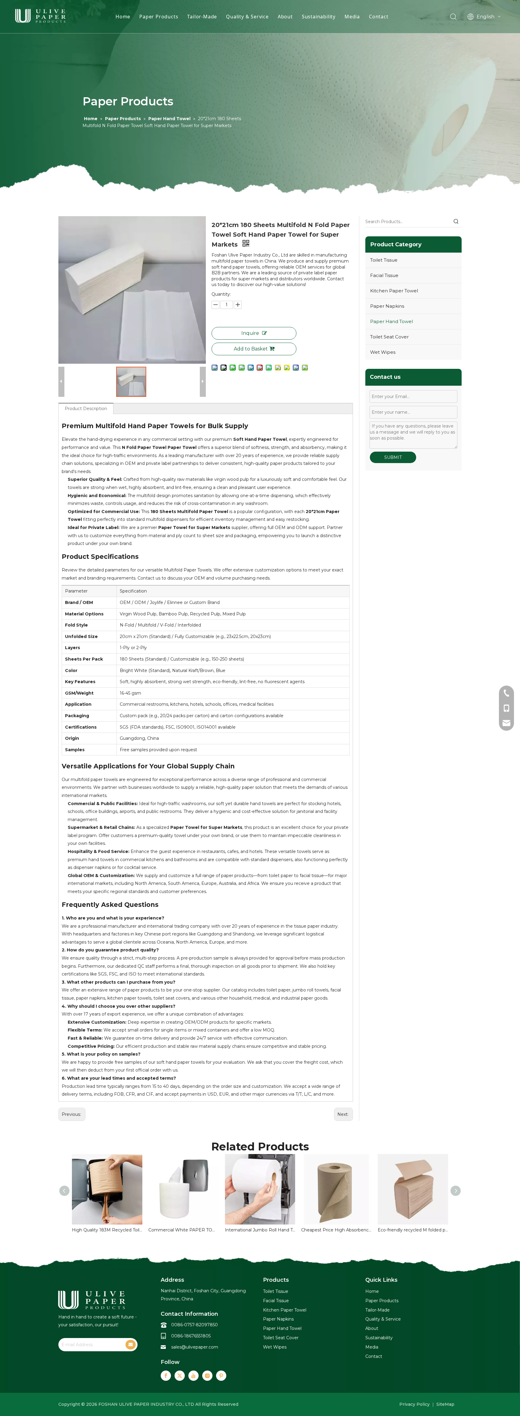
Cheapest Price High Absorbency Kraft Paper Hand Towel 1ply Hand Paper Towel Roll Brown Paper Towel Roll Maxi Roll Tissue (336, 1230)
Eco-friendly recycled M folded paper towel (413, 1230)
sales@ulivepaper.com (194, 1347)
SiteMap (445, 1404)
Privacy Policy (414, 1404)
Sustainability (319, 16)
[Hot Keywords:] (456, 221)
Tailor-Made (202, 16)
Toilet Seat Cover (389, 337)
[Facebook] (166, 1376)
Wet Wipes (382, 352)
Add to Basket (251, 349)
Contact (378, 16)
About (285, 16)
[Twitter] (180, 1376)
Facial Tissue (384, 275)
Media (352, 16)
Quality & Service (247, 16)
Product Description (86, 408)
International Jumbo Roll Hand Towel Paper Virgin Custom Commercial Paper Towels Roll (260, 1230)
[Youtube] (193, 1376)
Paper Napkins (387, 306)
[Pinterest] (221, 1376)
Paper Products (158, 16)
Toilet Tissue (384, 260)
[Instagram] (207, 1376)
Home (123, 16)
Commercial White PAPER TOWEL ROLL (183, 1230)
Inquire (250, 333)
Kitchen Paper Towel (394, 291)
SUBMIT (393, 457)
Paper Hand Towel (391, 321)
